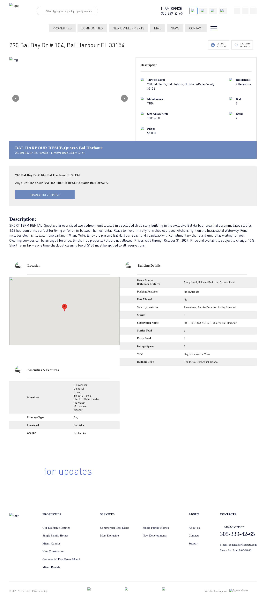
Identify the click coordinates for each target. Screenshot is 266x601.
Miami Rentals (51, 567)
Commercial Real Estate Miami (61, 559)
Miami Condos (51, 543)
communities (92, 28)
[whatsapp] (245, 11)
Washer (78, 409)
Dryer (77, 392)
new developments (128, 28)
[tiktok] (237, 11)
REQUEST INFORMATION (45, 194)
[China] (203, 11)
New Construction (53, 551)
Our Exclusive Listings (56, 527)
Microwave (80, 406)
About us (194, 527)
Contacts (194, 535)
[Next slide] (124, 98)
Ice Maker (79, 402)
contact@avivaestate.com (243, 544)
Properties (62, 28)
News (175, 28)
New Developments (155, 535)
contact (196, 28)
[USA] (193, 11)
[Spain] (213, 11)
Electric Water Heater (87, 399)
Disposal (79, 388)
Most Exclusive (109, 535)
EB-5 (157, 28)
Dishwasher (80, 384)
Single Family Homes (55, 535)
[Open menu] (214, 28)
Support (193, 543)
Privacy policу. (40, 591)
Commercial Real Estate (114, 527)
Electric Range (82, 395)
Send (207, 477)
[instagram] (253, 11)
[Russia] (223, 11)
